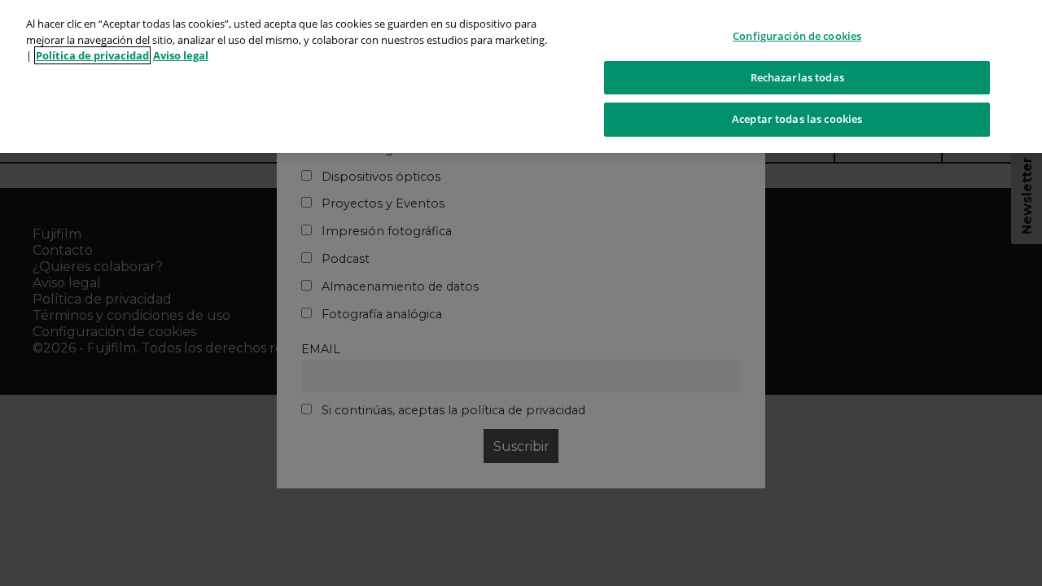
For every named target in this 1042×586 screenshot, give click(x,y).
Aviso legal (180, 55)
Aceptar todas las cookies (797, 119)
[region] (521, 76)
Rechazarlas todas (797, 77)
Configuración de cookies (797, 35)
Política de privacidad (92, 55)
